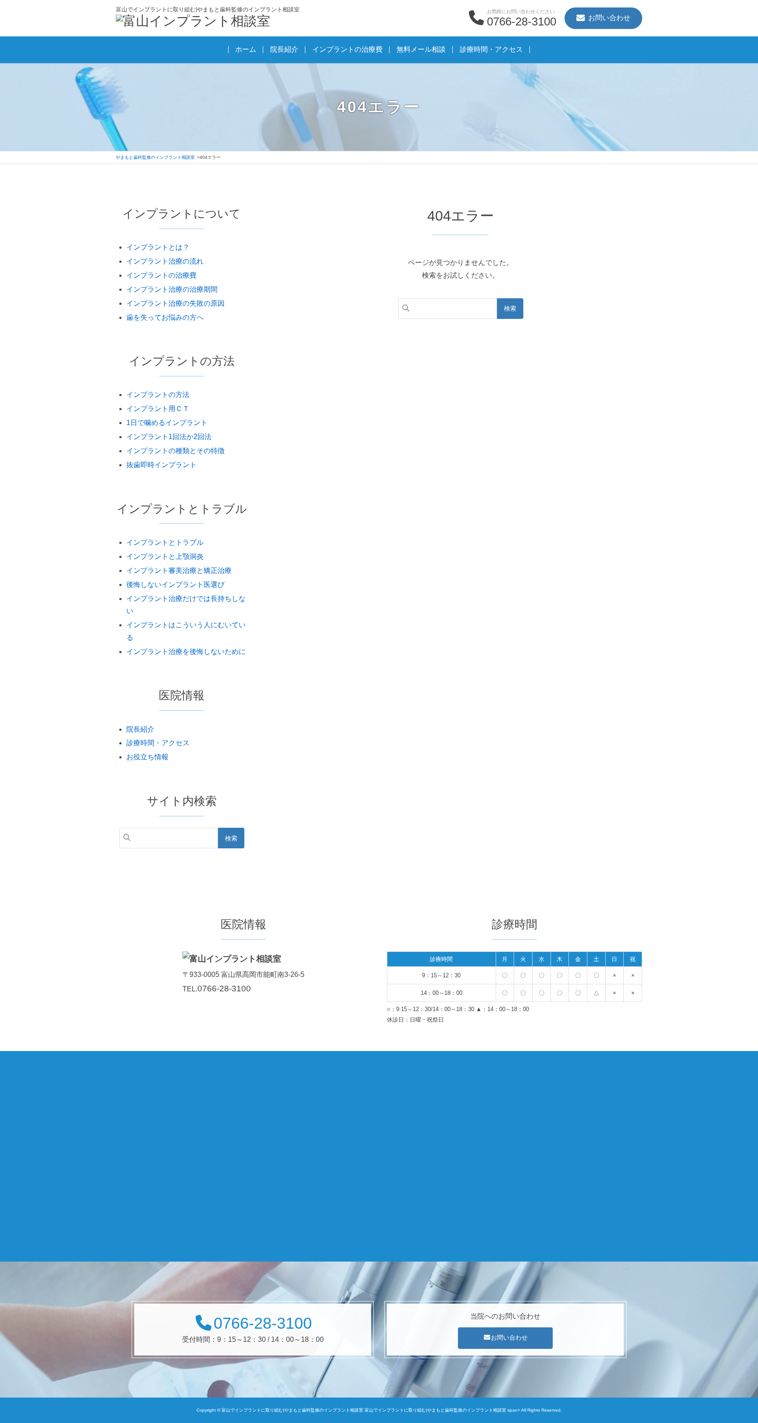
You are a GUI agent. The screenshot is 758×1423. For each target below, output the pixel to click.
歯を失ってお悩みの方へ (165, 317)
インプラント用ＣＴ (158, 408)
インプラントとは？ (158, 247)
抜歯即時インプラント (161, 464)
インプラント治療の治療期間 (172, 289)
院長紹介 (284, 49)
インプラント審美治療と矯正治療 (179, 570)
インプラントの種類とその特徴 (175, 450)
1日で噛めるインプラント (166, 422)
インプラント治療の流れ (165, 261)
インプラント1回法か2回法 (168, 436)
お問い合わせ (509, 1337)
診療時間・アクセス (491, 49)
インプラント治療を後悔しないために (186, 651)
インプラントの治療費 (347, 49)
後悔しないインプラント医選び (175, 584)
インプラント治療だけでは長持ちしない (186, 605)
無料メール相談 (421, 49)
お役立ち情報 (147, 757)
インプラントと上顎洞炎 (165, 556)
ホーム (245, 49)
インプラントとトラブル (165, 542)
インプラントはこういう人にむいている (186, 631)
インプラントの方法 (158, 394)
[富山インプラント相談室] (193, 22)
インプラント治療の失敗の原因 (175, 303)
